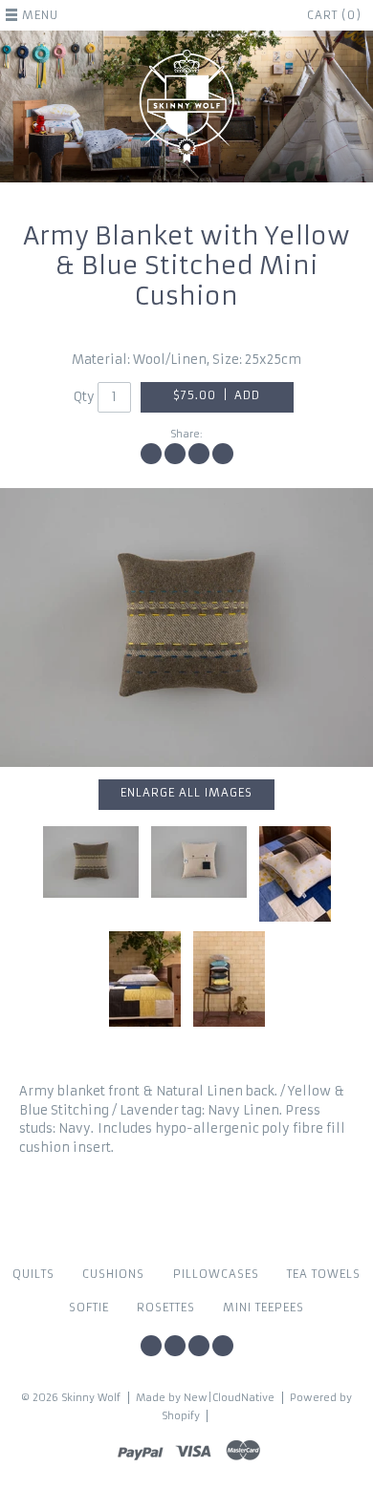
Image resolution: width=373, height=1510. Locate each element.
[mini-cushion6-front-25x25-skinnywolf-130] (186, 628)
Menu (40, 15)
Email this (222, 453)
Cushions (113, 1274)
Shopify (181, 1416)
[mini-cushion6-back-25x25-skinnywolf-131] (199, 862)
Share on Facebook (151, 453)
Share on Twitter (175, 453)
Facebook (151, 1345)
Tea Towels (324, 1274)
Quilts (33, 1274)
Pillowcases (216, 1274)
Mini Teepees (263, 1307)
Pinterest (198, 1345)
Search (222, 1345)
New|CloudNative (229, 1398)
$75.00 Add (216, 395)
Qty (84, 397)
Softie (89, 1307)
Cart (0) (334, 15)
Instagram (175, 1345)
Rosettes (166, 1307)
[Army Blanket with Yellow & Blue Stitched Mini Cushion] (229, 979)
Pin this (198, 453)
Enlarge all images (186, 792)
